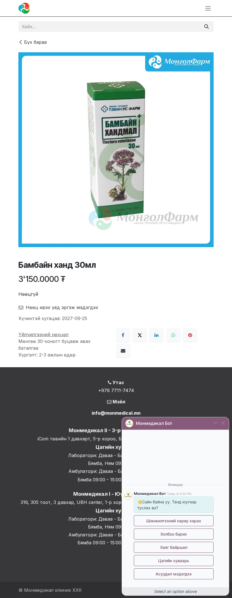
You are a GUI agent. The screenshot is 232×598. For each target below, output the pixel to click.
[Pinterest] (190, 335)
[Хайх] (206, 26)
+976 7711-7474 (116, 390)
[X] (140, 335)
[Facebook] (123, 335)
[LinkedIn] (156, 335)
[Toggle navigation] (208, 8)
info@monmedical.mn (116, 413)
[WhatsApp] (173, 335)
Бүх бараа (35, 42)
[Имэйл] (123, 350)
